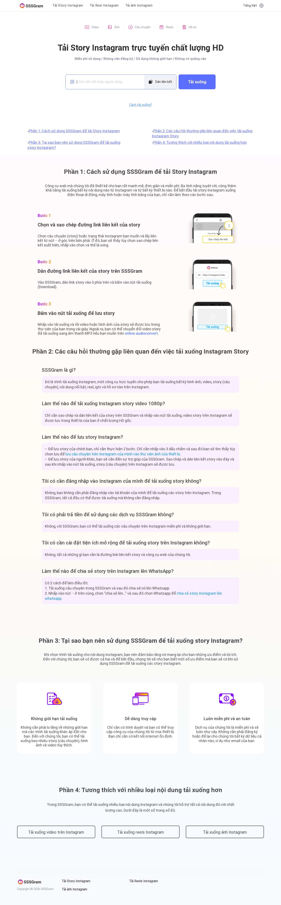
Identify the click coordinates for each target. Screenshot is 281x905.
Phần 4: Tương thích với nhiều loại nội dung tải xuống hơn (200, 142)
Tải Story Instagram (67, 5)
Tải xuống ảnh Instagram (225, 832)
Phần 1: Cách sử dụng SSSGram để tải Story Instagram (74, 131)
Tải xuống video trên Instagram (56, 832)
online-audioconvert (141, 333)
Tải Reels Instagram (143, 881)
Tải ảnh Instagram (139, 5)
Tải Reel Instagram (104, 5)
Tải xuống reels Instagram (140, 832)
